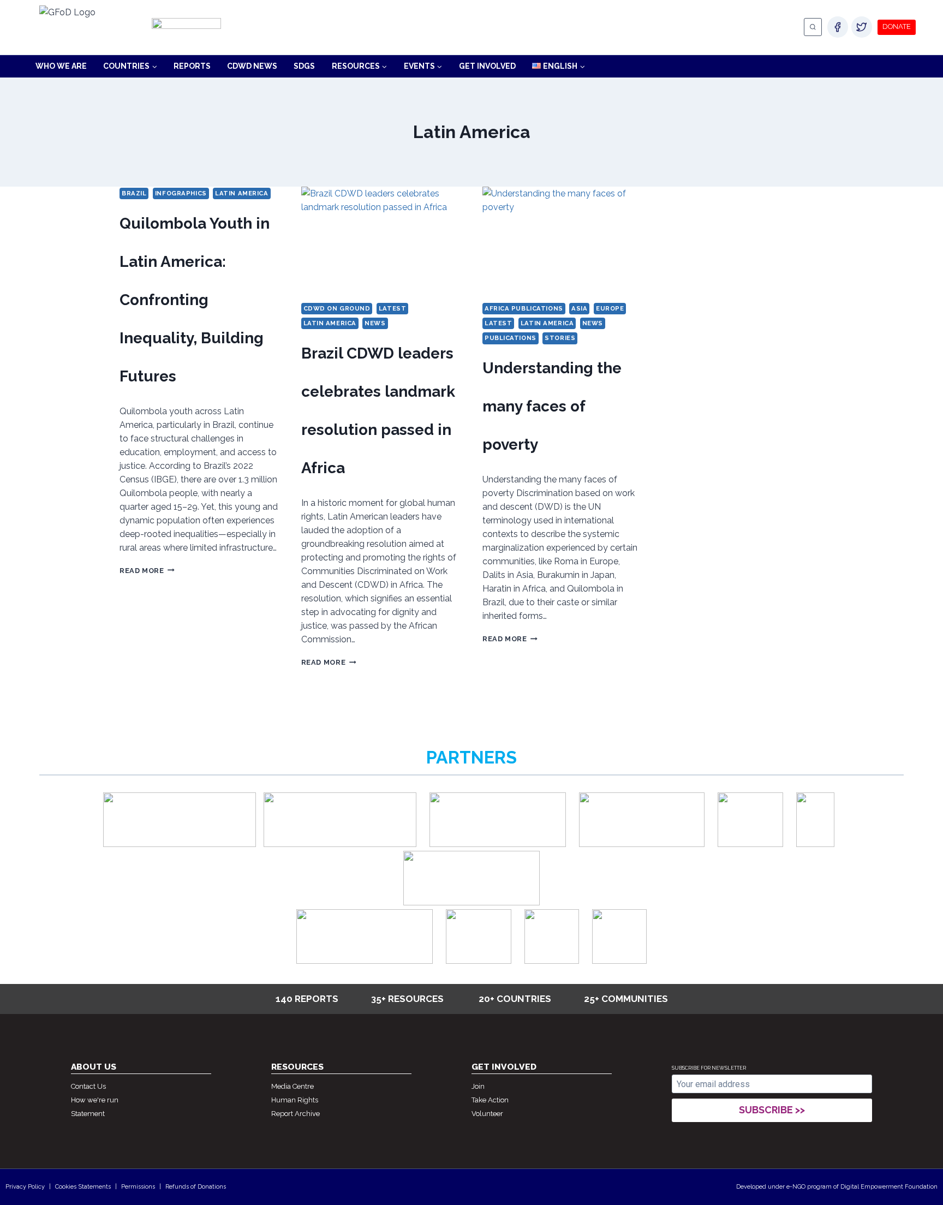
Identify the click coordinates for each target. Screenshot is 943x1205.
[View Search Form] (813, 27)
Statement (88, 1113)
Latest (392, 308)
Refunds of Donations (195, 1186)
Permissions (138, 1186)
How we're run (94, 1100)
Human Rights (294, 1100)
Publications (510, 338)
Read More (147, 570)
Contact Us (88, 1086)
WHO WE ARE (61, 66)
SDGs (304, 66)
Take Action (490, 1100)
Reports (192, 66)
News (375, 323)
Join (478, 1086)
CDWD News (252, 66)
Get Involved (487, 66)
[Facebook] (837, 26)
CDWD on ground (337, 308)
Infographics (181, 193)
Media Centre (292, 1086)
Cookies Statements (83, 1186)
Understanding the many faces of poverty (552, 406)
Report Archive (295, 1113)
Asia (579, 308)
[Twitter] (861, 26)
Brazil (134, 193)
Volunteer (487, 1113)
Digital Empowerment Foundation (889, 1186)
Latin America (241, 193)
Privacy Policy (25, 1186)
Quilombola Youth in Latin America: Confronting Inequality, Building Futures (195, 299)
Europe (610, 308)
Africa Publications (524, 308)
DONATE (896, 26)
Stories (560, 338)
